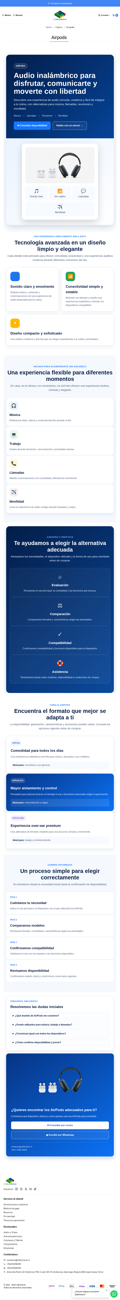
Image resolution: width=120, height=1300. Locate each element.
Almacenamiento (13, 1236)
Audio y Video (11, 1232)
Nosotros (8, 1212)
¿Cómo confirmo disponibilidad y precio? (38, 1042)
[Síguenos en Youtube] (30, 1189)
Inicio (49, 27)
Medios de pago (11, 1208)
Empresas (9, 1248)
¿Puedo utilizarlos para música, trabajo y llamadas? (43, 1024)
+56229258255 (14, 1264)
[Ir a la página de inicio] (60, 15)
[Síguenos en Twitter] (25, 1189)
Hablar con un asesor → (69, 125)
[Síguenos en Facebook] (21, 1189)
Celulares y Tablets (13, 1240)
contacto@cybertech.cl (18, 1260)
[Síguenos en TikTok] (35, 1189)
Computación (10, 1244)
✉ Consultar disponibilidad (32, 125)
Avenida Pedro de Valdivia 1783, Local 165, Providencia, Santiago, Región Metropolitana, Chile (55, 1272)
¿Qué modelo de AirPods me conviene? (37, 1015)
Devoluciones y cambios (16, 1204)
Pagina (58, 27)
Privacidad (9, 1216)
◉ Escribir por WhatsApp (60, 1135)
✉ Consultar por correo (60, 1125)
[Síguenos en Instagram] (16, 1189)
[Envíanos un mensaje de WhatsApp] (114, 1294)
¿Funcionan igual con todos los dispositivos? (40, 1033)
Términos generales (14, 1220)
